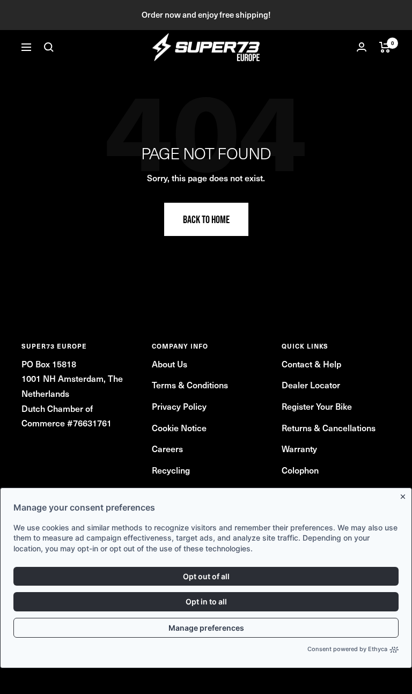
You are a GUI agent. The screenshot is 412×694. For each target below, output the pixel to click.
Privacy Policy (179, 406)
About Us (169, 363)
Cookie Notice (179, 427)
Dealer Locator (311, 384)
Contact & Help (311, 363)
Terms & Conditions (190, 384)
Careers (167, 448)
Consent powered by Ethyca (347, 649)
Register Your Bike (317, 406)
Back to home (206, 219)
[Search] (49, 47)
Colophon (300, 469)
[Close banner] (405, 494)
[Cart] (385, 47)
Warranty (299, 448)
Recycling (171, 469)
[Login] (361, 46)
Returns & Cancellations (329, 427)
